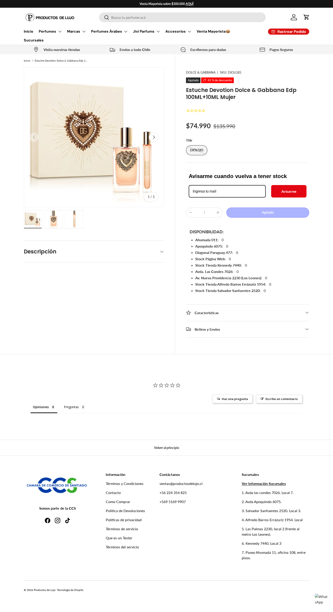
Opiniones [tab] (41, 407)
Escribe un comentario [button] (281, 399)
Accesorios (175, 31)
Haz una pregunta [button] (235, 399)
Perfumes (47, 31)
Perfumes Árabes (106, 31)
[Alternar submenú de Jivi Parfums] (158, 31)
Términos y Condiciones (124, 483)
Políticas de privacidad (124, 520)
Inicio (28, 31)
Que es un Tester (119, 538)
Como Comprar (118, 501)
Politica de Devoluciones (125, 510)
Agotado (268, 212)
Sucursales (34, 40)
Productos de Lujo (45, 590)
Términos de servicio (122, 529)
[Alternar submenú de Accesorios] (189, 31)
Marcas (73, 31)
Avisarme (289, 191)
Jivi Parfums (143, 31)
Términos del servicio (122, 547)
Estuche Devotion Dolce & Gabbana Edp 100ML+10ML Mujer (62, 60)
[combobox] (182, 17)
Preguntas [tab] (71, 407)
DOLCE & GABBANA (200, 72)
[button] (306, 17)
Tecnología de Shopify (70, 590)
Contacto (113, 492)
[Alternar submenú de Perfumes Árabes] (125, 31)
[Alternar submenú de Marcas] (84, 31)
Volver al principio (166, 448)
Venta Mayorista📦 (213, 31)
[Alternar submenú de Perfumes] (60, 31)
